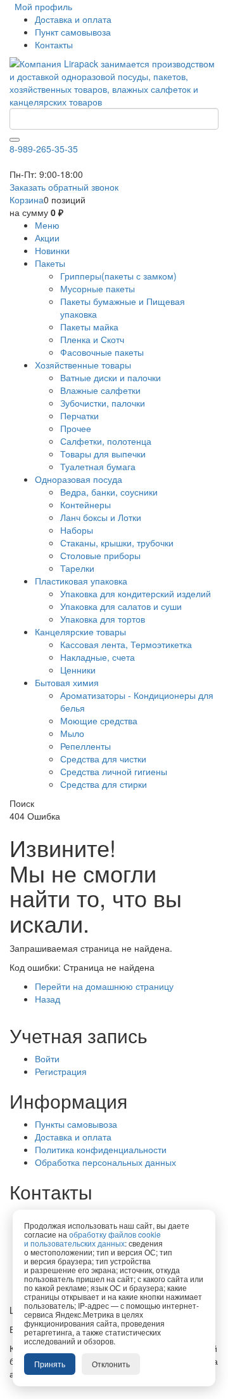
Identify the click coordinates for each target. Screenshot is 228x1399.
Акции (47, 237)
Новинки (52, 250)
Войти (47, 1058)
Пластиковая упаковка (81, 580)
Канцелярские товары (80, 631)
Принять (49, 1363)
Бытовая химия (67, 682)
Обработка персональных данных (105, 1162)
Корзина (27, 199)
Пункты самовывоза (76, 1124)
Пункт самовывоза (73, 31)
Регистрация (61, 1071)
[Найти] (15, 140)
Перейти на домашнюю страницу (104, 986)
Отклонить (111, 1363)
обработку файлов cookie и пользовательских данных (92, 1238)
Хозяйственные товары (83, 364)
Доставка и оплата (73, 19)
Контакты (54, 44)
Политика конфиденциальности (101, 1149)
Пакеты (50, 263)
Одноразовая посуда (78, 479)
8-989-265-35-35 (44, 148)
